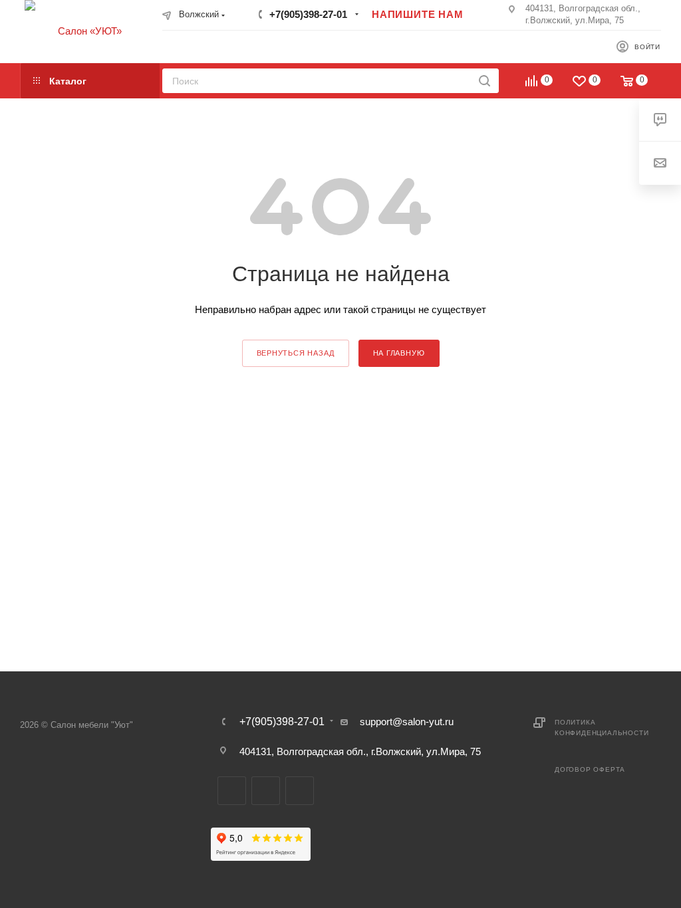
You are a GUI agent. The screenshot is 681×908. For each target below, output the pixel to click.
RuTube (265, 790)
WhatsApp (299, 790)
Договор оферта (590, 769)
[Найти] (484, 80)
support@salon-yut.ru (407, 721)
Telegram (231, 790)
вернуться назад (296, 353)
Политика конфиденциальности (601, 728)
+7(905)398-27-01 (308, 14)
